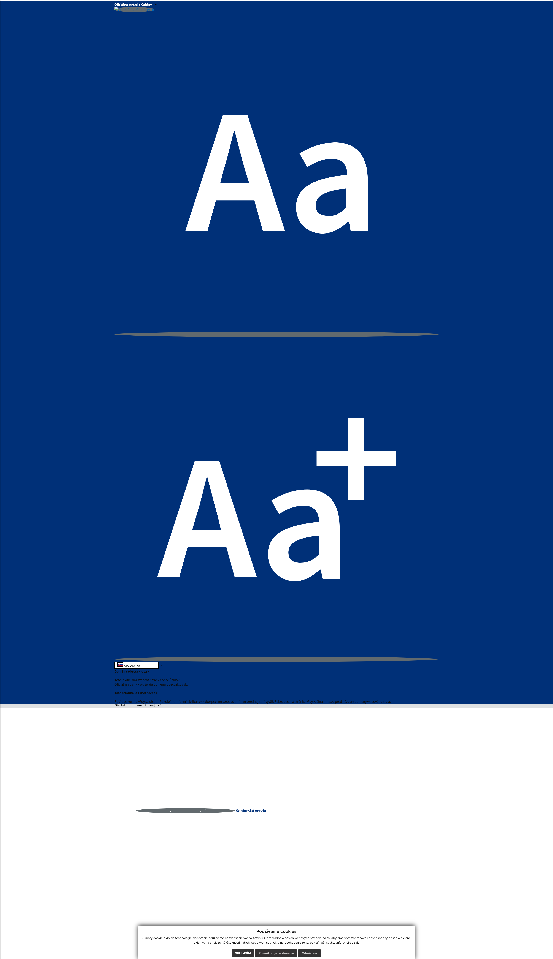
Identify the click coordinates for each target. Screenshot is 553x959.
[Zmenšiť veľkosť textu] (134, 9)
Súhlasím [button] (243, 953)
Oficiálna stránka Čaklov (133, 4)
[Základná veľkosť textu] (276, 334)
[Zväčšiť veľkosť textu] (276, 659)
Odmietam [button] (309, 953)
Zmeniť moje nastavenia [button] (276, 953)
